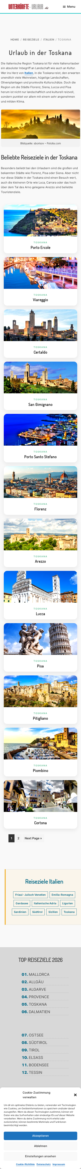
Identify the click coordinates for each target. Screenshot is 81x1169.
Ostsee (36, 1035)
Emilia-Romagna (62, 894)
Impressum (59, 1164)
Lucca (40, 613)
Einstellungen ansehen (40, 1156)
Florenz (40, 509)
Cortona (40, 823)
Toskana (40, 242)
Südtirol (37, 911)
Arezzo (40, 561)
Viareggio (40, 299)
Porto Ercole (40, 247)
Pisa (40, 666)
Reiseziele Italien (44, 881)
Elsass (36, 1057)
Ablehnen (40, 1146)
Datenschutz (44, 1164)
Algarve (37, 989)
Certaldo (40, 352)
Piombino (40, 770)
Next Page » (33, 839)
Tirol (34, 1050)
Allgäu (36, 982)
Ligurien (67, 903)
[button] (75, 1095)
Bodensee (39, 1065)
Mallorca (39, 974)
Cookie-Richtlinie (25, 1164)
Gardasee (22, 903)
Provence (39, 997)
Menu (71, 6)
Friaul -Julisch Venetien (30, 894)
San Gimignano (40, 404)
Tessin (35, 1072)
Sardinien (20, 911)
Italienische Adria (45, 903)
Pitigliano (40, 718)
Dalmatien (39, 1012)
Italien (28, 73)
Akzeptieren (40, 1135)
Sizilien (53, 911)
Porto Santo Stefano (40, 456)
